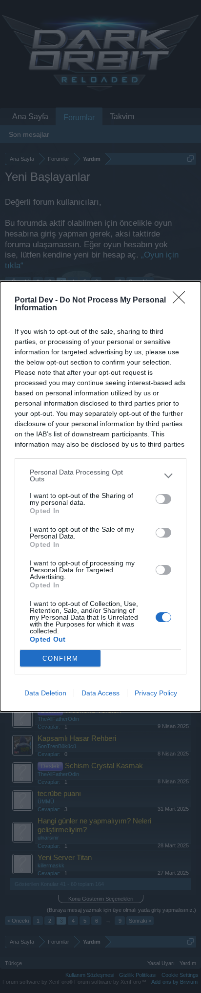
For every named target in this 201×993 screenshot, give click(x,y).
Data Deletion (45, 693)
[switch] (163, 499)
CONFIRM (60, 658)
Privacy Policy (156, 693)
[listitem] (100, 475)
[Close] (182, 300)
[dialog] (100, 496)
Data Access (100, 693)
